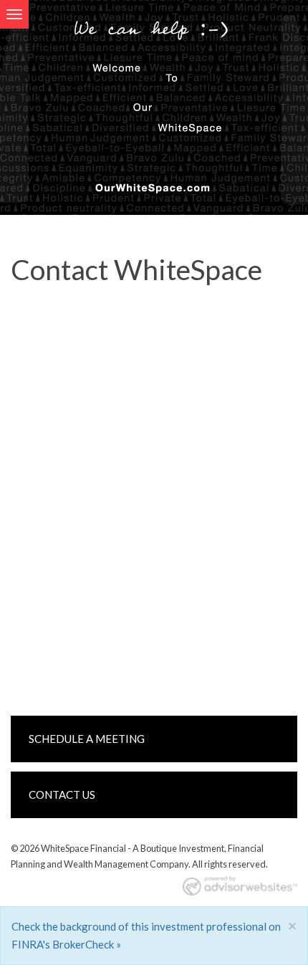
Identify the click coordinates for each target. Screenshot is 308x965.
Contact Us (62, 794)
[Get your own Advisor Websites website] (240, 885)
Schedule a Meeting (87, 738)
